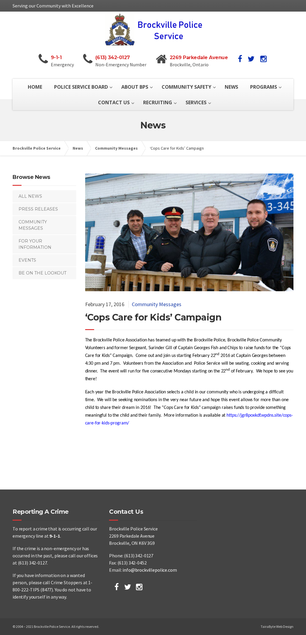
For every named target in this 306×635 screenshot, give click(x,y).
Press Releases (38, 209)
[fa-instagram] (263, 59)
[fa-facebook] (239, 59)
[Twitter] (128, 587)
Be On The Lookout (42, 273)
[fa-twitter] (251, 59)
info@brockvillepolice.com (150, 570)
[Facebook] (116, 587)
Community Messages (156, 304)
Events (27, 260)
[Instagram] (139, 587)
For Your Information (35, 244)
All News (30, 196)
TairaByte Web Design (277, 626)
